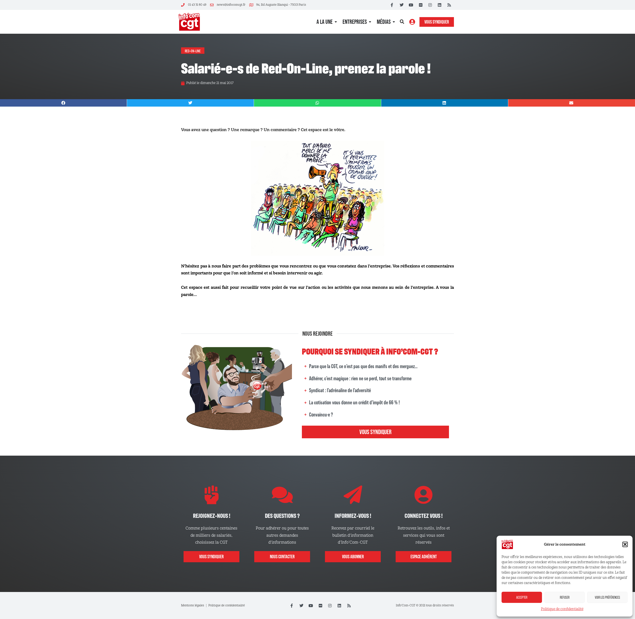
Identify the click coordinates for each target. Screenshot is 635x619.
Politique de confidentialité (562, 609)
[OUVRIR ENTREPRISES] (370, 22)
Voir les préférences (607, 597)
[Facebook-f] (392, 5)
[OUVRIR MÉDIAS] (394, 22)
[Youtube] (411, 5)
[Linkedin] (439, 5)
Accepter (521, 597)
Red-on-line (193, 50)
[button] (625, 544)
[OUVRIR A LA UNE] (336, 22)
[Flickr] (420, 5)
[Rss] (449, 5)
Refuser (565, 597)
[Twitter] (401, 5)
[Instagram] (430, 5)
